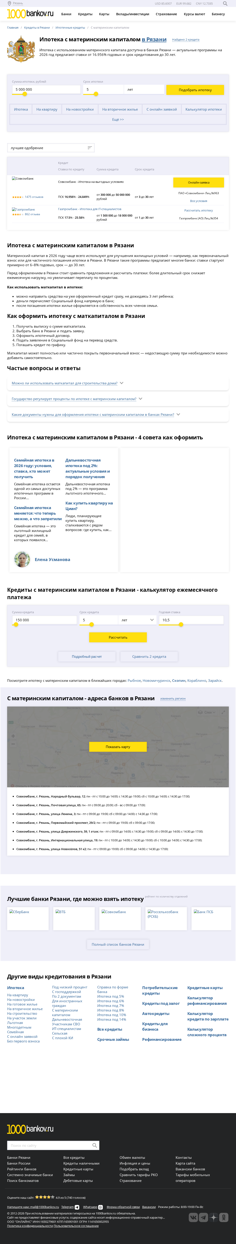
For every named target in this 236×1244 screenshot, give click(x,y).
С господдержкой (66, 991)
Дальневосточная (67, 1019)
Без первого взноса (23, 1041)
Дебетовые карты (78, 1180)
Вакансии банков (190, 1169)
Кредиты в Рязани (37, 27)
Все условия (198, 201)
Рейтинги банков (21, 1169)
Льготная (15, 1022)
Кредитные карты (205, 987)
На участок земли (22, 1018)
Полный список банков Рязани (118, 944)
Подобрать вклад (134, 1169)
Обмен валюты (132, 1157)
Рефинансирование (161, 1039)
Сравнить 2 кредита (149, 656)
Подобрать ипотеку (195, 90)
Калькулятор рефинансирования (207, 1000)
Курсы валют (195, 14)
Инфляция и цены (135, 1163)
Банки (66, 14)
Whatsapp (90, 1207)
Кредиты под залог (161, 1003)
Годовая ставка (169, 612)
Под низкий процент (69, 987)
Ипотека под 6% (110, 1001)
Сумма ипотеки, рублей (29, 81)
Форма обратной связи (123, 1207)
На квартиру (46, 109)
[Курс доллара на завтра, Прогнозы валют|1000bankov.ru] (203, 1217)
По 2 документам (66, 996)
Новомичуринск (156, 680)
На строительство (22, 1013)
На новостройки (80, 109)
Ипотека (21, 109)
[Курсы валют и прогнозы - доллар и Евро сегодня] (193, 1217)
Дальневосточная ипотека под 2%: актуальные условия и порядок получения (87, 468)
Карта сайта (185, 1163)
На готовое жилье (22, 1004)
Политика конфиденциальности (30, 1226)
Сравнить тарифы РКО (139, 1174)
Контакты (184, 1157)
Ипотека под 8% (110, 1010)
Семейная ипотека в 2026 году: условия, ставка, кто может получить (34, 468)
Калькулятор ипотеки (204, 109)
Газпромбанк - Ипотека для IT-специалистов (89, 209)
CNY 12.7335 (204, 3)
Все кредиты (109, 1029)
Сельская (59, 1033)
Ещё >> (118, 119)
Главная (12, 27)
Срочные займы (113, 1039)
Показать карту (118, 747)
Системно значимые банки (30, 1174)
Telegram (67, 1207)
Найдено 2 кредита (185, 39)
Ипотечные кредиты (70, 27)
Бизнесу (219, 14)
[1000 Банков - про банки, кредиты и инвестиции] (213, 1217)
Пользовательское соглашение (76, 1226)
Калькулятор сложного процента (207, 1031)
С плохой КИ (62, 1038)
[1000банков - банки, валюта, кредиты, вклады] (223, 1217)
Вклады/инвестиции (133, 14)
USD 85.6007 (163, 3)
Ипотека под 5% (110, 996)
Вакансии (149, 1207)
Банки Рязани (18, 1157)
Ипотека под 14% (111, 1019)
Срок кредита (89, 612)
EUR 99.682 (183, 3)
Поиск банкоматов (23, 1180)
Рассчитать (118, 637)
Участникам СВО (66, 1024)
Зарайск (215, 680)
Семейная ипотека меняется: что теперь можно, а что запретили (38, 513)
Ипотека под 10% (111, 1014)
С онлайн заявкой (162, 109)
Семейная (15, 1032)
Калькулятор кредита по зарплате (207, 1016)
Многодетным (19, 1027)
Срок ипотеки (93, 81)
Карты (104, 14)
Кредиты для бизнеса (155, 1026)
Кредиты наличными (81, 1163)
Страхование (167, 14)
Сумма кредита (23, 612)
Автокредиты (155, 1013)
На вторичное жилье (120, 109)
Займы (69, 1174)
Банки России (18, 1163)
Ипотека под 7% (110, 1005)
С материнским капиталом (65, 1012)
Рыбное (134, 680)
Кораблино (196, 680)
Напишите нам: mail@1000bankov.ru (33, 1207)
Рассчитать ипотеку (198, 210)
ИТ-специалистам (66, 1028)
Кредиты (85, 14)
